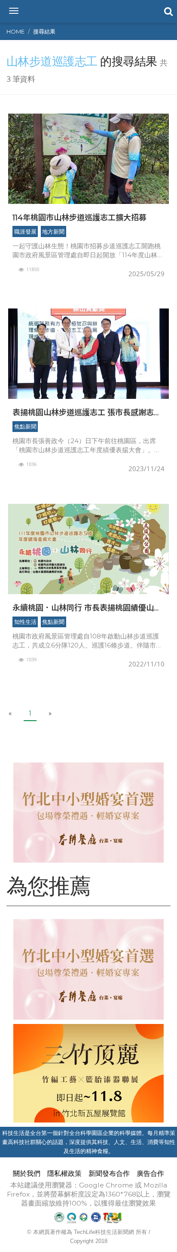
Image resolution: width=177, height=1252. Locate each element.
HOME (15, 31)
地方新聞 (53, 231)
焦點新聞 (25, 426)
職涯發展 (25, 231)
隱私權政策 (64, 1173)
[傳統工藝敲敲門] (88, 1073)
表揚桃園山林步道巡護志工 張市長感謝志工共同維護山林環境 (87, 412)
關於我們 (26, 1173)
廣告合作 (150, 1173)
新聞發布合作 (109, 1173)
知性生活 (25, 621)
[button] (167, 10)
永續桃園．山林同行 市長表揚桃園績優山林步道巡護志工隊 (87, 607)
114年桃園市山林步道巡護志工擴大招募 (79, 217)
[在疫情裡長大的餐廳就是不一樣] (88, 812)
